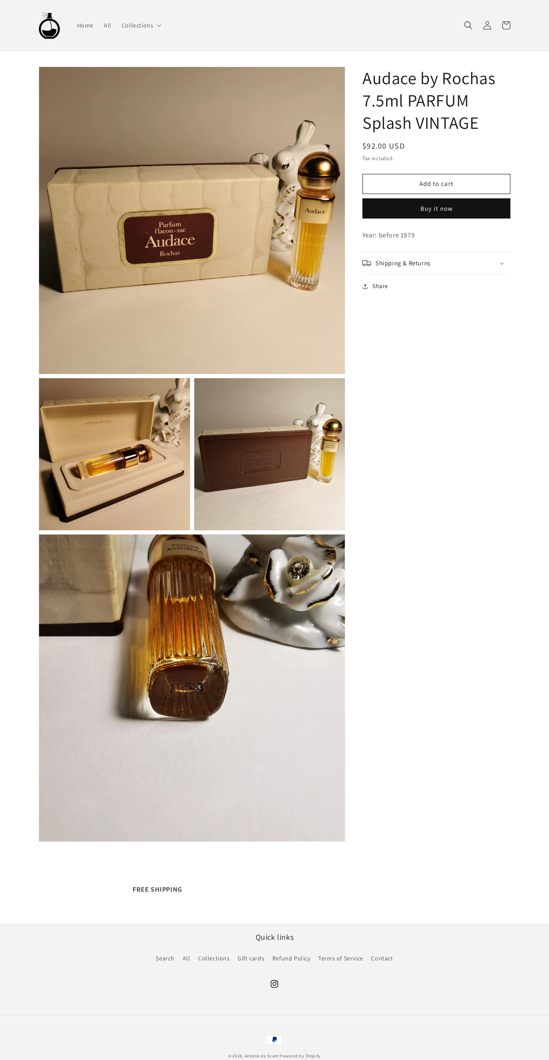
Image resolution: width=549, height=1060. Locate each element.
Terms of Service (340, 958)
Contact (382, 958)
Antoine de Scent (262, 1056)
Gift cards (251, 958)
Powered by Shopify (300, 1056)
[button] (141, 25)
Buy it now (436, 208)
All (186, 958)
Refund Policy (291, 958)
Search (165, 958)
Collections (214, 958)
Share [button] (380, 286)
